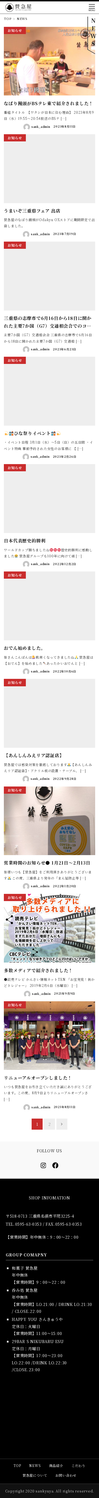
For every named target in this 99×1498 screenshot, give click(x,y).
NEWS (35, 1465)
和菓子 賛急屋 (25, 1268)
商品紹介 (56, 1465)
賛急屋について (35, 1475)
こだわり (79, 1465)
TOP (17, 1465)
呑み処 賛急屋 (25, 1290)
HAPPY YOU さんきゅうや (37, 1319)
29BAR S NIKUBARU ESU (38, 1341)
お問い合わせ (65, 1475)
